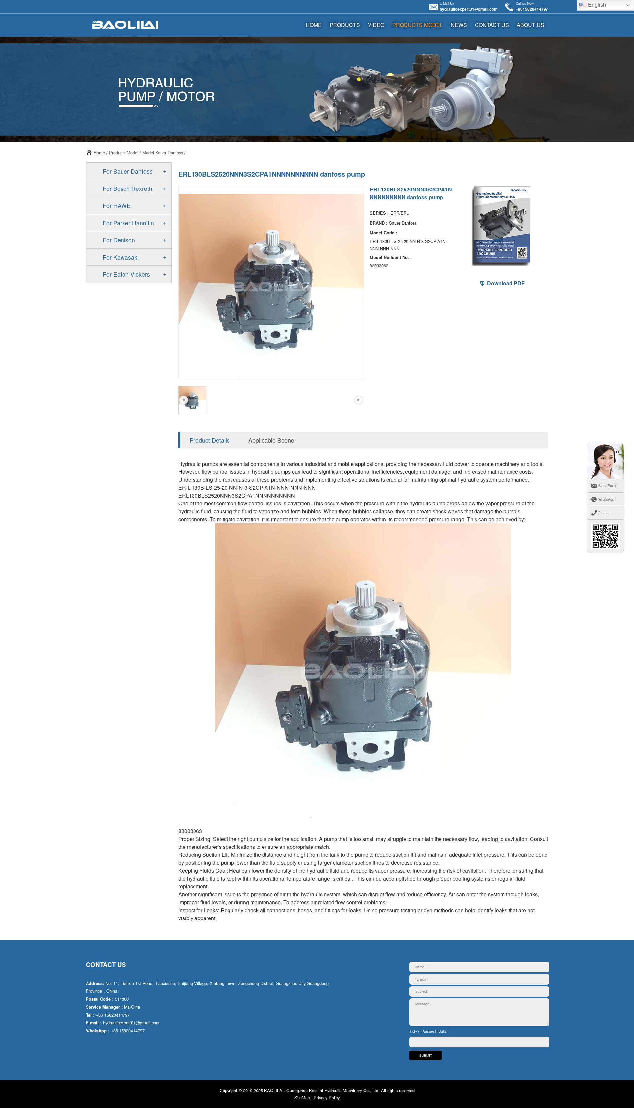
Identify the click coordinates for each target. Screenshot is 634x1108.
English (596, 5)
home (314, 25)
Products (345, 25)
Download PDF (505, 283)
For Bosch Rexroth (127, 188)
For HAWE (117, 205)
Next (358, 400)
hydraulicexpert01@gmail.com (469, 9)
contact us (492, 25)
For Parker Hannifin (128, 223)
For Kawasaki (121, 257)
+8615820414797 (532, 9)
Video (376, 25)
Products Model (417, 25)
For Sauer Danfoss (128, 171)
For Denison (119, 240)
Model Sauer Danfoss (162, 152)
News (459, 25)
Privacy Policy (327, 1097)
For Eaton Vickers (126, 274)
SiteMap (302, 1097)
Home (99, 152)
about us (530, 25)
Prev (183, 400)
